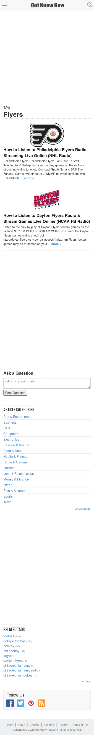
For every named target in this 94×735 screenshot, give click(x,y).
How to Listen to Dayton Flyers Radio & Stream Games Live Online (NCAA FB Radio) (46, 218)
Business (9, 422)
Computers (11, 433)
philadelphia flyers (16, 665)
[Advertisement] (47, 58)
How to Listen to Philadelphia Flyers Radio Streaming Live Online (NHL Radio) (44, 152)
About (21, 725)
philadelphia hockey (18, 675)
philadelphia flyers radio (20, 670)
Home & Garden (15, 462)
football (8, 635)
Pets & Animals (14, 490)
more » (29, 178)
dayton (8, 655)
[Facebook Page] (10, 703)
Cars (6, 428)
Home (9, 725)
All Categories (83, 508)
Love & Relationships (18, 473)
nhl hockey (11, 650)
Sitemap (49, 725)
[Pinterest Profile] (31, 703)
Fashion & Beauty (16, 445)
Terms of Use (80, 725)
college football (14, 640)
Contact (34, 725)
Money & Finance (16, 479)
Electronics (11, 439)
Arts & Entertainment (18, 416)
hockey (8, 645)
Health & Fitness (15, 456)
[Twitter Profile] (20, 703)
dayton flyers (13, 660)
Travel (7, 502)
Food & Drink (12, 450)
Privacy (63, 725)
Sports (8, 496)
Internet (9, 467)
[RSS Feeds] (41, 703)
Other (7, 485)
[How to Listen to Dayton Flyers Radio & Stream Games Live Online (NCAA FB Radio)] (47, 200)
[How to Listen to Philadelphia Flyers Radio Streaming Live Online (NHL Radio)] (47, 135)
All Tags (86, 681)
